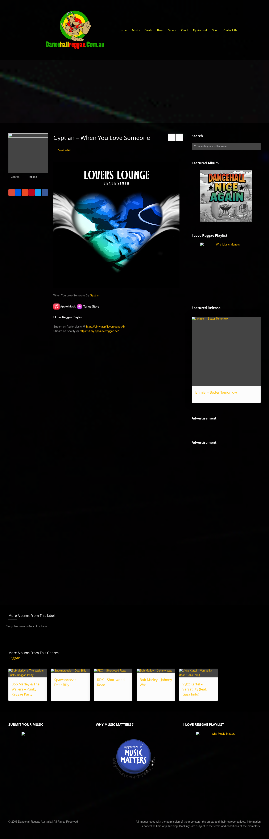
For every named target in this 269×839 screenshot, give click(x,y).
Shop (215, 30)
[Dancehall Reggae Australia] (74, 31)
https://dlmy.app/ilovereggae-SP (99, 331)
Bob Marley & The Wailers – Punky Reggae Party (26, 689)
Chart (184, 30)
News (160, 30)
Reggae (32, 176)
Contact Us (230, 30)
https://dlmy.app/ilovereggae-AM (105, 326)
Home (123, 30)
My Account (200, 30)
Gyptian (94, 295)
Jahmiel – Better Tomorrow (216, 392)
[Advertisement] (134, 91)
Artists (136, 30)
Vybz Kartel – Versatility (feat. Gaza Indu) (194, 689)
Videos (172, 30)
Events (148, 30)
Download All (64, 150)
